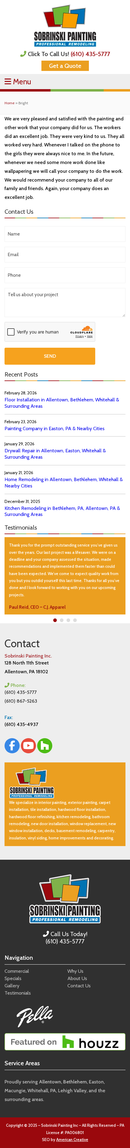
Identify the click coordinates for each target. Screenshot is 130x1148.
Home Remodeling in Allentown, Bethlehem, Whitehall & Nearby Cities (64, 483)
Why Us (75, 971)
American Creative (72, 1139)
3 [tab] (68, 620)
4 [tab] (75, 620)
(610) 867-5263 (21, 701)
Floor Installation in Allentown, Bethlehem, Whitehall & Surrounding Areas (62, 403)
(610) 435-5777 (90, 54)
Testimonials (18, 993)
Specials (13, 978)
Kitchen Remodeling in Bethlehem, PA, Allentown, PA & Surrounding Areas (62, 511)
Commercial (17, 971)
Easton (96, 1082)
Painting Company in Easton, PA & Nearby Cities (55, 428)
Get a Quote (65, 65)
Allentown (50, 1082)
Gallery (12, 986)
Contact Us (79, 986)
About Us (77, 978)
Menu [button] (21, 81)
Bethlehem (75, 1082)
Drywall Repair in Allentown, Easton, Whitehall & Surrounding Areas (55, 454)
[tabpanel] (65, 575)
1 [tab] (55, 620)
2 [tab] (62, 620)
